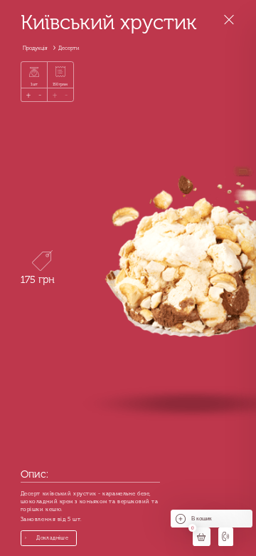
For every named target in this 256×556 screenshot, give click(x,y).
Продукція (35, 48)
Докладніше (52, 538)
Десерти (68, 48)
